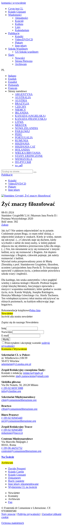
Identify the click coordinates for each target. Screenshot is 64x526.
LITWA (19, 122)
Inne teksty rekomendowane (23, 484)
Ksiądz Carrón (16, 471)
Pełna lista (35, 310)
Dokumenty (14, 477)
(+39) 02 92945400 (11, 429)
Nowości (20, 58)
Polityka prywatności (28, 514)
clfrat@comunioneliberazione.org (19, 409)
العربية (19, 165)
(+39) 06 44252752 (11, 448)
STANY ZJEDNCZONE (29, 155)
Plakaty (19, 42)
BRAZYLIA (22, 103)
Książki (19, 36)
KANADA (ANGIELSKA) (30, 115)
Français (12, 88)
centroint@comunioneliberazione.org (21, 451)
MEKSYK (21, 125)
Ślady (11, 54)
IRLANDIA (22, 112)
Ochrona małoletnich (12, 523)
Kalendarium (22, 30)
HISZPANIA (22, 143)
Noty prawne (8, 514)
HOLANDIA (22, 149)
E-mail (5, 335)
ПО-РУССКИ (23, 162)
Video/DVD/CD (24, 39)
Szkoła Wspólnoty (18, 48)
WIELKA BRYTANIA (28, 152)
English (12, 78)
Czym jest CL (15, 8)
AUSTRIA (21, 100)
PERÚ (18, 134)
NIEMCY (20, 109)
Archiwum (21, 64)
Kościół (19, 21)
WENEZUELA (23, 159)
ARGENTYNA (24, 94)
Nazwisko (6, 331)
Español (12, 81)
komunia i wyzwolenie (13, 2)
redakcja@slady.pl (33, 373)
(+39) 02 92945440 (11, 417)
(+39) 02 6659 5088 (12, 388)
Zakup (4, 224)
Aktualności (21, 17)
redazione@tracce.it (12, 432)
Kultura (19, 24)
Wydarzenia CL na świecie (22, 487)
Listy (17, 27)
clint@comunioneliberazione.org (19, 400)
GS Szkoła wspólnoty (27, 51)
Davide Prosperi (17, 468)
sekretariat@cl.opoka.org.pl (16, 364)
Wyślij (6, 339)
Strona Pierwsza (23, 61)
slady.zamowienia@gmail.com (32, 376)
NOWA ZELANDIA (26, 128)
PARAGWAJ (22, 131)
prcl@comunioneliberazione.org (18, 420)
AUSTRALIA (23, 97)
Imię (3, 328)
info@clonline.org (11, 391)
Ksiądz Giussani (17, 11)
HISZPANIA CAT (25, 146)
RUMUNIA (21, 140)
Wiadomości (15, 14)
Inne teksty (21, 45)
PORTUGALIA (24, 137)
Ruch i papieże (16, 480)
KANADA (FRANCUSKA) (31, 118)
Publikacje (13, 33)
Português (13, 85)
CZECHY (20, 106)
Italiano (12, 75)
